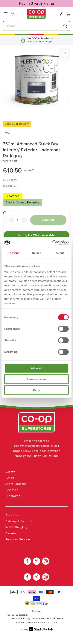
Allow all (36, 368)
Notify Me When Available (36, 235)
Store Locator (15, 484)
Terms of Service (17, 539)
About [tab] (60, 252)
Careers (11, 533)
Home (6, 133)
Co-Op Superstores (17, 615)
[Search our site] (65, 26)
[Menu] (4, 14)
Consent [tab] (13, 252)
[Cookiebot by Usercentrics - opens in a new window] (52, 242)
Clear (58, 25)
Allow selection (37, 379)
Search (10, 472)
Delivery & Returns (18, 521)
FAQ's (9, 478)
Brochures (12, 496)
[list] (36, 40)
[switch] (63, 329)
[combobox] (29, 26)
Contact (11, 490)
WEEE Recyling (16, 527)
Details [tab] (36, 252)
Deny (36, 389)
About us (12, 515)
